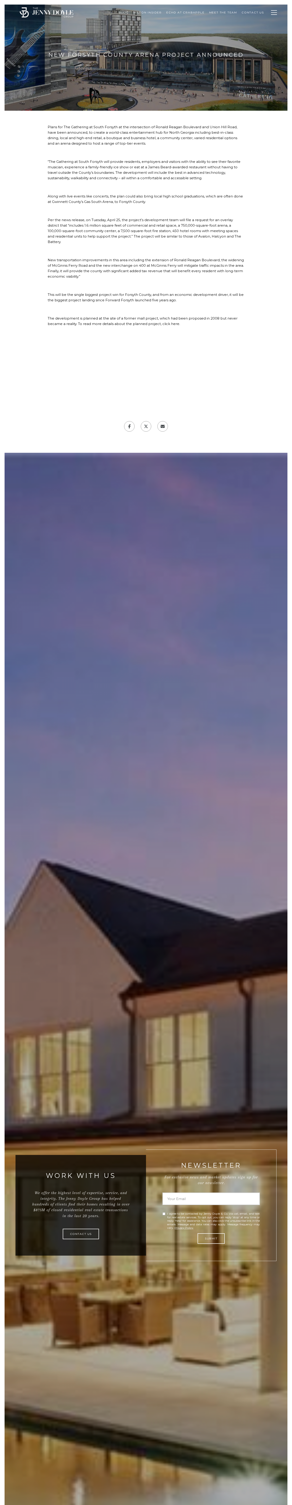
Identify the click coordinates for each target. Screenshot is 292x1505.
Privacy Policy (184, 1227)
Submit (211, 1238)
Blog (124, 12)
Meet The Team (223, 12)
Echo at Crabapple (185, 12)
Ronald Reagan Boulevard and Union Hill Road (196, 127)
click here (170, 324)
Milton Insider (147, 12)
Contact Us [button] (81, 1234)
